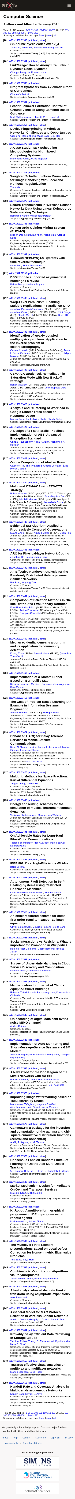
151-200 (51, 30)
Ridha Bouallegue (32, 265)
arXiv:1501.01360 (18, 40)
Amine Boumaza (29, 610)
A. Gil (13, 1142)
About (5, 1437)
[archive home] (9, 5)
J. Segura (23, 1142)
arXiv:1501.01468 (18, 698)
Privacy (69, 1437)
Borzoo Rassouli (19, 1079)
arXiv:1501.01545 (18, 1015)
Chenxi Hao (36, 1079)
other (42, 40)
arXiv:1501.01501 (18, 877)
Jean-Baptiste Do (54, 496)
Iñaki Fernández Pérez (22, 607)
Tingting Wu (40, 47)
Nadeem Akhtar (18, 1221)
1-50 (28, 30)
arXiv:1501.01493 (18, 800)
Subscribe (40, 1437)
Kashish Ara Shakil (36, 419)
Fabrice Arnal (53, 747)
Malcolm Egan (18, 1192)
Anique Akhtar (36, 1221)
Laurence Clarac (29, 750)
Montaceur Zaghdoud (39, 970)
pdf (30, 40)
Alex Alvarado (41, 842)
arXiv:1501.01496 (18, 859)
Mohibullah (50, 234)
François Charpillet (30, 613)
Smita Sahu (59, 926)
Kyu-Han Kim (62, 1341)
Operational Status (32, 1443)
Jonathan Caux (18, 312)
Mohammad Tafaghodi (22, 1104)
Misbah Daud (17, 234)
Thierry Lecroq (34, 465)
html (35, 40)
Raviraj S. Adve (33, 1393)
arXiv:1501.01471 (18, 732)
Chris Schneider (19, 892)
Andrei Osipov (18, 1026)
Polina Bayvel (57, 842)
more (48, 35)
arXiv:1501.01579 (18, 1156)
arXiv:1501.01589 (18, 1241)
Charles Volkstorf (19, 94)
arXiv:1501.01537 (18, 959)
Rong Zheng (29, 135)
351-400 (20, 33)
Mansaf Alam (17, 419)
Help (15, 1437)
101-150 (43, 30)
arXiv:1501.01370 (18, 144)
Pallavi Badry (17, 284)
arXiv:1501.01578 (18, 1124)
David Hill (63, 315)
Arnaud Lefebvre (52, 465)
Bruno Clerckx (51, 1079)
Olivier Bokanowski (20, 926)
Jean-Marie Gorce (53, 502)
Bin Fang (15, 582)
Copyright (55, 1437)
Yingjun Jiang (17, 783)
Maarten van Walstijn (49, 815)
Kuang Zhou (17, 532)
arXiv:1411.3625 (34, 761)
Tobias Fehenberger (21, 842)
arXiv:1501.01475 (18, 772)
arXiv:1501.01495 (18, 832)
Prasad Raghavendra (46, 1278)
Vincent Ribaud (18, 712)
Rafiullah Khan (34, 234)
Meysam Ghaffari (45, 1104)
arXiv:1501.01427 (18, 427)
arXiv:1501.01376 (18, 201)
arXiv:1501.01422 (18, 370)
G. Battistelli (51, 1171)
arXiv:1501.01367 (18, 125)
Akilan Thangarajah (21, 1054)
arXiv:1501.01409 (18, 332)
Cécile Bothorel (46, 948)
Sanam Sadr (17, 1393)
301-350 (12, 33)
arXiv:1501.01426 (18, 404)
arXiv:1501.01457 (18, 596)
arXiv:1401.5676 (56, 1085)
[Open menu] (69, 5)
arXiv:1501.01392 (18, 273)
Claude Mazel (25, 315)
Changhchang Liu (20, 72)
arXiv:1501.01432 (18, 522)
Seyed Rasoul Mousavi (45, 1107)
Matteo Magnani (19, 1371)
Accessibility (11, 1443)
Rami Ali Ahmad (19, 747)
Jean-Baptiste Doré (55, 387)
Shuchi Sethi (55, 419)
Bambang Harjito (19, 215)
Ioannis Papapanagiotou (41, 992)
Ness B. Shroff (18, 1344)
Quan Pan (65, 532)
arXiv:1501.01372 (18, 172)
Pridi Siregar (65, 312)
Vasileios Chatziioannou (23, 815)
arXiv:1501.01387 (18, 254)
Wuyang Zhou (29, 582)
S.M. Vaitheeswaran (21, 117)
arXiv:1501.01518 (18, 912)
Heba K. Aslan (41, 441)
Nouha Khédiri (18, 970)
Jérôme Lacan (37, 747)
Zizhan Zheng (27, 1341)
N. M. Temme (37, 1142)
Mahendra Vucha (19, 158)
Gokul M (54, 117)
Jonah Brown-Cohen (21, 1278)
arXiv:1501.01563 (18, 1068)
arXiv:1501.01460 (18, 638)
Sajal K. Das (57, 1319)
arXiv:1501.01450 (18, 567)
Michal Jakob (34, 1192)
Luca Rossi (36, 1371)
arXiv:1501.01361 (18, 61)
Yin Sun (14, 1341)
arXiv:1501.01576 (18, 1093)
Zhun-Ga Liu (17, 656)
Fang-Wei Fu (55, 47)
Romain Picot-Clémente (23, 948)
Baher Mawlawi (18, 384)
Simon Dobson (53, 892)
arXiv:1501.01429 (18, 458)
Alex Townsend (18, 1297)
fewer (41, 35)
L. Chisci (64, 1171)
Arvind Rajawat (38, 158)
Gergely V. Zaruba (39, 1319)
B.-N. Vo (28, 1171)
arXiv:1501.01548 (18, 1040)
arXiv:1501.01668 (18, 1383)
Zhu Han (56, 135)
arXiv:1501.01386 (18, 223)
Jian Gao (15, 47)
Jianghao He (17, 557)
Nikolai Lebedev (28, 499)
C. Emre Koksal (45, 1341)
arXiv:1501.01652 (18, 1286)
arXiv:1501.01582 (18, 1182)
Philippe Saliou (51, 712)
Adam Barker (36, 892)
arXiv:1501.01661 (18, 1330)
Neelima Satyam (35, 284)
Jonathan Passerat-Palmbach (26, 309)
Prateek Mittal (38, 72)
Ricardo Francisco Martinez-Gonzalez (31, 684)
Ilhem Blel (15, 265)
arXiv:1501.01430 (18, 482)
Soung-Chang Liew (36, 557)
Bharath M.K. (41, 117)
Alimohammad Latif (21, 1107)
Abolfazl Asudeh (19, 1319)
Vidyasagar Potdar (40, 215)
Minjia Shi (27, 47)
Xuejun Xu (32, 783)
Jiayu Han (28, 1259)
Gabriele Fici (17, 465)
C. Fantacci (16, 1171)
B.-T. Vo (39, 1171)
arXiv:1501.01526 (18, 937)
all (54, 35)
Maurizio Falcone (41, 926)
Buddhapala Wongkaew (46, 1054)
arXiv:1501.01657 (18, 1308)
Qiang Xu (15, 135)
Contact (26, 1437)
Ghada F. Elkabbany (21, 441)
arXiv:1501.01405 (18, 298)
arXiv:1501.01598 (18, 1267)
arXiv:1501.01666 (18, 1361)
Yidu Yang (15, 1259)
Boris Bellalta (17, 866)
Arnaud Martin (42, 532)
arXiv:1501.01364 (18, 102)
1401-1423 (33, 33)
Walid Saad (43, 135)
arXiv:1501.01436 (18, 549)
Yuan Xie (15, 187)
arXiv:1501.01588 (18, 1206)
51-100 (34, 30)
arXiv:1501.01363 (18, 83)
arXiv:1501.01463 (18, 673)
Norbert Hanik (18, 845)
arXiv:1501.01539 (18, 981)
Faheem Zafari (18, 992)
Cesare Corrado (19, 350)
